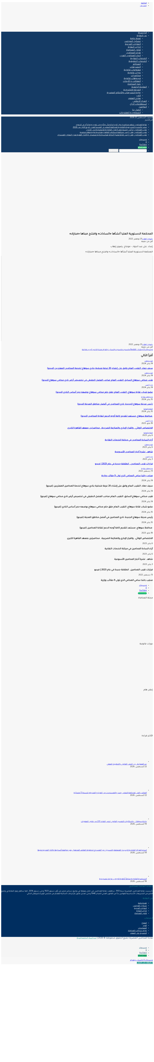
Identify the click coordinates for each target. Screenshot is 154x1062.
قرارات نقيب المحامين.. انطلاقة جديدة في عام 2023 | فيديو (124, 464)
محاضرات (136, 76)
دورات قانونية (134, 73)
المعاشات (142, 928)
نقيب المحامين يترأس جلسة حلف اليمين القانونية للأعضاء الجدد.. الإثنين (116, 130)
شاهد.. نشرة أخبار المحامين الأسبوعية (134, 452)
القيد (145, 926)
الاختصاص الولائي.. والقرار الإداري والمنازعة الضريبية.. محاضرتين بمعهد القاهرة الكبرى (110, 428)
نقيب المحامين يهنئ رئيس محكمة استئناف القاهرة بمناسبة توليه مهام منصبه (113, 133)
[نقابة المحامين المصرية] (117, 28)
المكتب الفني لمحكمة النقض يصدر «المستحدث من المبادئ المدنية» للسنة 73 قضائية (110, 793)
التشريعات (135, 67)
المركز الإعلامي (140, 101)
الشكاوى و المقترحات (130, 113)
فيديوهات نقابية (147, 397)
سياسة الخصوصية (86, 938)
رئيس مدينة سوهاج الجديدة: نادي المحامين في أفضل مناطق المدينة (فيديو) (115, 404)
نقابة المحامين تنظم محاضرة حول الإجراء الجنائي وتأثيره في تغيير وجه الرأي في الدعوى (111, 125)
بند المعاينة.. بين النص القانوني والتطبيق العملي (127, 764)
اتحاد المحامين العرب (130, 56)
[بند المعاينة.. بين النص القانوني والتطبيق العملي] (130, 762)
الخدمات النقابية (138, 59)
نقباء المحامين (133, 53)
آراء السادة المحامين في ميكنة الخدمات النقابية (129, 440)
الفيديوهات (149, 361)
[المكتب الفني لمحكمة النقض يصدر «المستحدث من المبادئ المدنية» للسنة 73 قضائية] (130, 790)
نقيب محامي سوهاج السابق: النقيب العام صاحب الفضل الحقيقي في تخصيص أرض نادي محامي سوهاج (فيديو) (97, 380)
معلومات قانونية (132, 70)
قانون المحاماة (133, 50)
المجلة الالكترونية (132, 90)
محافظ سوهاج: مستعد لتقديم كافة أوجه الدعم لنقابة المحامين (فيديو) (117, 416)
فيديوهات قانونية (132, 78)
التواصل (143, 107)
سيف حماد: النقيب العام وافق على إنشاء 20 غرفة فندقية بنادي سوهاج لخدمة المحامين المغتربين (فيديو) (100, 368)
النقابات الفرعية (133, 44)
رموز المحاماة (134, 84)
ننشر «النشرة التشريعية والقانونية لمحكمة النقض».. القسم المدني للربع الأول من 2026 (110, 127)
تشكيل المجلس (132, 41)
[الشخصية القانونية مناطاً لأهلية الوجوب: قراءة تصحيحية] (130, 876)
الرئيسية (142, 33)
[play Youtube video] (77, 298)
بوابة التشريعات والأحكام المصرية (124, 93)
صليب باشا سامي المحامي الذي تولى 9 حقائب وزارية (127, 476)
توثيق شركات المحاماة (137, 931)
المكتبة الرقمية (139, 87)
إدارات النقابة (134, 47)
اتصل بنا (136, 110)
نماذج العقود (134, 98)
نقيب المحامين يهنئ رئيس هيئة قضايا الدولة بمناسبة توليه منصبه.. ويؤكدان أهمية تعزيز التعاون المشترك (102, 135)
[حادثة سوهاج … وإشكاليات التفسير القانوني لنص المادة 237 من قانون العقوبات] (130, 819)
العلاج (144, 923)
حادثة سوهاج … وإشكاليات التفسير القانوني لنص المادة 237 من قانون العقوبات (114, 822)
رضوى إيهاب (147, 239)
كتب (138, 96)
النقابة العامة (148, 409)
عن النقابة (142, 36)
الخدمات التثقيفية (138, 61)
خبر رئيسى (149, 385)
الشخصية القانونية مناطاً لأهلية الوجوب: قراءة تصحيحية (123, 879)
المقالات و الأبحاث (132, 81)
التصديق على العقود (138, 933)
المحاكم (137, 64)
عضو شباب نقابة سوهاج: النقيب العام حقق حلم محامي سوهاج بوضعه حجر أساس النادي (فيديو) (104, 392)
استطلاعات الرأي (138, 104)
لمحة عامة (135, 39)
